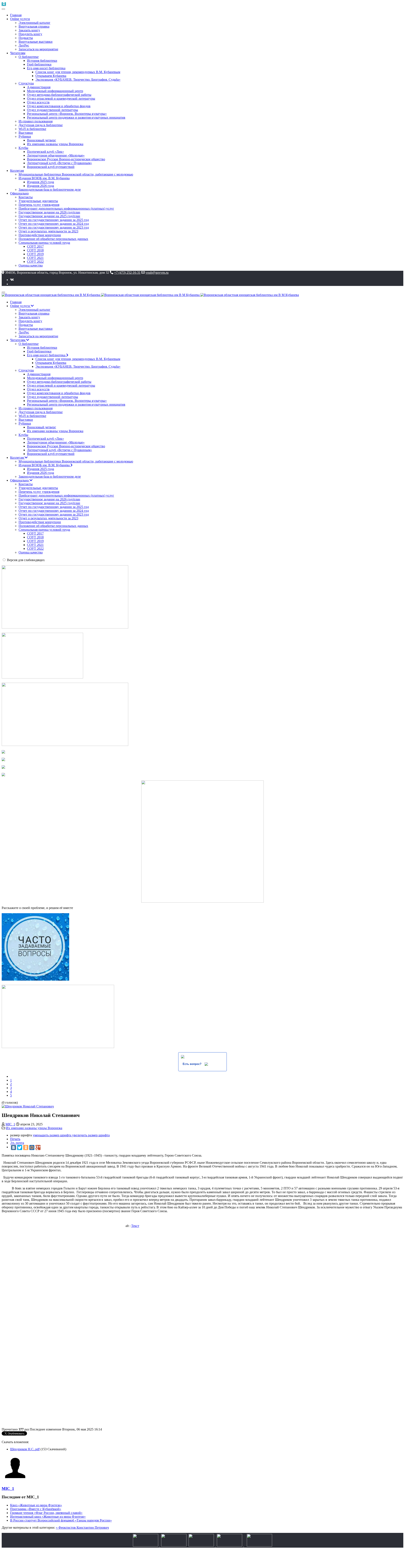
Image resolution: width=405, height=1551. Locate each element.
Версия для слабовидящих (26, 560)
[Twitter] (19, 1147)
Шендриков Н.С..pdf (25, 1449)
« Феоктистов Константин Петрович (82, 1527)
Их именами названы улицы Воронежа (34, 1128)
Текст (135, 1226)
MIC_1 (10, 1124)
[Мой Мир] (31, 1147)
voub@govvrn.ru (157, 272)
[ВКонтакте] (13, 1147)
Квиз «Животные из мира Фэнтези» (36, 1505)
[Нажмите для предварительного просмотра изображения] (28, 1106)
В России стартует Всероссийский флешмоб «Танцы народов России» (61, 1520)
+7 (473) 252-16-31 (127, 272)
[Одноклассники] (25, 1147)
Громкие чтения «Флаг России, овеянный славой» (46, 1513)
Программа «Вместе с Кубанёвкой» (35, 1509)
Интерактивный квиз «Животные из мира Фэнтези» (48, 1516)
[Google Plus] (37, 1147)
